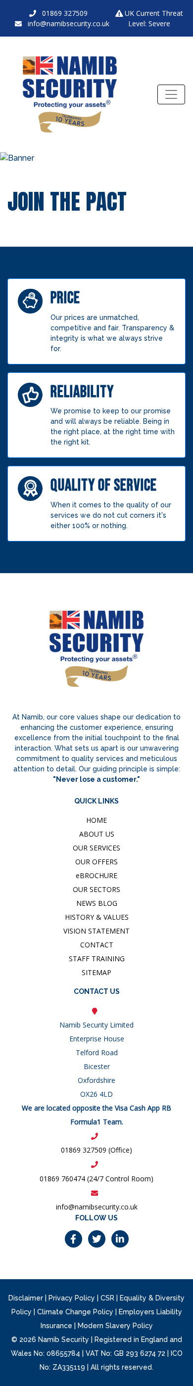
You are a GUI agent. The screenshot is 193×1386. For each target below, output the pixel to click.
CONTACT (96, 944)
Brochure (96, 875)
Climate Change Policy (75, 1312)
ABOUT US (96, 834)
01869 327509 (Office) (96, 1150)
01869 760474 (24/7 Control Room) (96, 1178)
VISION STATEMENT (96, 931)
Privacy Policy (71, 1298)
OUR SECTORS (96, 889)
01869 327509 (65, 13)
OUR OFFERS (96, 861)
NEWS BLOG (96, 903)
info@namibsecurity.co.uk (68, 23)
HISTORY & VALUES (97, 917)
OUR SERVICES (96, 847)
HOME (96, 820)
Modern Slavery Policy (115, 1326)
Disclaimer (25, 1298)
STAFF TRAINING (97, 958)
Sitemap (96, 972)
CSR (107, 1298)
